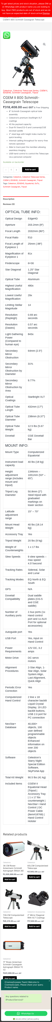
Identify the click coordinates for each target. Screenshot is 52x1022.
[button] (44, 44)
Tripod (35, 92)
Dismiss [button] (46, 13)
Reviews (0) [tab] (9, 204)
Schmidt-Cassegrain (21, 92)
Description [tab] (8, 199)
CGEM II (43, 90)
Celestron (7, 90)
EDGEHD (7, 92)
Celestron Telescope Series (26, 90)
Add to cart (30, 169)
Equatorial (29, 183)
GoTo (37, 183)
